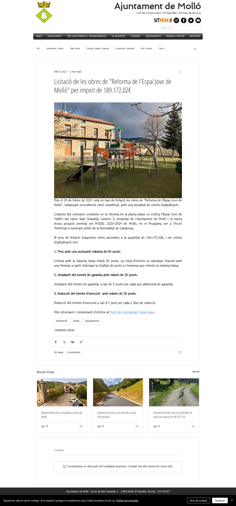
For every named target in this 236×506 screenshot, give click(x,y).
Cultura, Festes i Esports (98, 49)
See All (195, 372)
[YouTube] (198, 20)
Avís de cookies (198, 500)
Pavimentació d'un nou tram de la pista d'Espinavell (116, 414)
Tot (38, 49)
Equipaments (92, 321)
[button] (194, 48)
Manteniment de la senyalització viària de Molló (61, 414)
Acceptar (220, 500)
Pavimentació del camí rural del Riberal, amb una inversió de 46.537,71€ (172, 414)
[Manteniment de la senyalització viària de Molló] (62, 392)
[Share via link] (81, 341)
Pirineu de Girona (190, 13)
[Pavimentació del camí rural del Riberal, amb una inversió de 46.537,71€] (174, 392)
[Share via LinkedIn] (72, 341)
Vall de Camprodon (148, 13)
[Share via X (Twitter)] (64, 341)
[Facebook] (183, 20)
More (161, 49)
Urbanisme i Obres (54, 49)
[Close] (232, 500)
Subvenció (61, 321)
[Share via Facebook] (55, 341)
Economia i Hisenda (125, 49)
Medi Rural (75, 49)
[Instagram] (176, 20)
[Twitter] (191, 20)
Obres (76, 321)
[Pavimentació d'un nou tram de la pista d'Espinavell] (118, 392)
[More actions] (180, 72)
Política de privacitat (127, 500)
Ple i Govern (146, 49)
